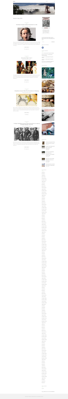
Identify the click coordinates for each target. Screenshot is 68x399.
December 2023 (44, 207)
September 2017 (44, 321)
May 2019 (43, 290)
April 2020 (43, 273)
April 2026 (43, 175)
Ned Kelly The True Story (34, 8)
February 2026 (44, 178)
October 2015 (43, 356)
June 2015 (43, 362)
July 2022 (43, 233)
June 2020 (43, 270)
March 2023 (43, 221)
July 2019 (43, 287)
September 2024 (44, 193)
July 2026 (43, 172)
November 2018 (44, 299)
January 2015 (43, 370)
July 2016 (43, 342)
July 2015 (43, 361)
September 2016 (44, 339)
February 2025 (44, 187)
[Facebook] (43, 48)
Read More (26, 112)
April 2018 (43, 310)
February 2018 (43, 313)
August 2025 (43, 181)
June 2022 (43, 235)
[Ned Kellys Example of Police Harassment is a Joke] (26, 34)
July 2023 (43, 215)
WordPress (42, 396)
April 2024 (43, 201)
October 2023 (43, 210)
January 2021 (43, 259)
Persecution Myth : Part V (26, 58)
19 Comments (26, 114)
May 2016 (43, 345)
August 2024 (43, 195)
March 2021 (43, 256)
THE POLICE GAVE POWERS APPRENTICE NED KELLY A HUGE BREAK (50, 159)
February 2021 (43, 258)
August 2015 (43, 359)
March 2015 (43, 367)
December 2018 (44, 298)
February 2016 (43, 350)
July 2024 (43, 196)
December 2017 (44, 316)
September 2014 (44, 376)
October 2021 (43, 247)
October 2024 (43, 192)
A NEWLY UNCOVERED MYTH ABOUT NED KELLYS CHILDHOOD (50, 147)
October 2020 (43, 264)
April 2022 (43, 238)
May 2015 (43, 364)
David (30, 26)
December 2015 (44, 353)
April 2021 (43, 255)
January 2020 (43, 278)
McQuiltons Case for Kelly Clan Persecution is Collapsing (27, 90)
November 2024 (44, 190)
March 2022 (43, 239)
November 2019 (44, 281)
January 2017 (43, 333)
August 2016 (43, 341)
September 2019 (44, 284)
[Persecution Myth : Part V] (26, 67)
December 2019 (44, 279)
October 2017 (43, 319)
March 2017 (43, 330)
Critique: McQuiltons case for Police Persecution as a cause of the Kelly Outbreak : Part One (27, 124)
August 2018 (43, 304)
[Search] (54, 1)
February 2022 (43, 241)
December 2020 (44, 261)
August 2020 (43, 267)
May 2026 (43, 173)
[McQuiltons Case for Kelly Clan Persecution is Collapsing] (26, 100)
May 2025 (43, 184)
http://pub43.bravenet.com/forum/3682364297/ (48, 391)
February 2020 (44, 276)
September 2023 (44, 212)
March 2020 (43, 275)
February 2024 (44, 204)
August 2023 (43, 213)
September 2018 (44, 302)
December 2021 (44, 244)
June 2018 (43, 307)
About (14, 1)
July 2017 (43, 324)
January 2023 (43, 224)
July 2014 (43, 379)
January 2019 (43, 296)
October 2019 (43, 282)
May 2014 (43, 382)
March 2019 (43, 293)
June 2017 (43, 325)
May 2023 (43, 218)
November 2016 (44, 336)
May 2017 (43, 327)
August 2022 (43, 232)
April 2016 (43, 347)
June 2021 (43, 253)
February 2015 (43, 368)
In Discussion (27, 22)
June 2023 (43, 216)
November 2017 (44, 318)
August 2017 (43, 322)
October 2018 (43, 301)
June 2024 (43, 198)
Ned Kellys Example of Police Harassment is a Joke (26, 24)
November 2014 (44, 373)
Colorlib (37, 396)
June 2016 (43, 344)
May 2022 (43, 236)
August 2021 (43, 250)
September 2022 (44, 230)
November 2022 (44, 227)
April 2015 (43, 365)
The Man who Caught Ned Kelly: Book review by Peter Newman (48, 61)
